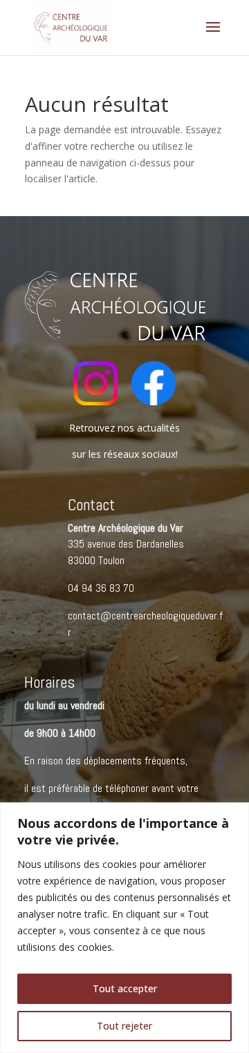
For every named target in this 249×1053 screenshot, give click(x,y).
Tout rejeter (124, 1025)
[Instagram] (95, 401)
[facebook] (153, 401)
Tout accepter (125, 988)
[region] (124, 927)
